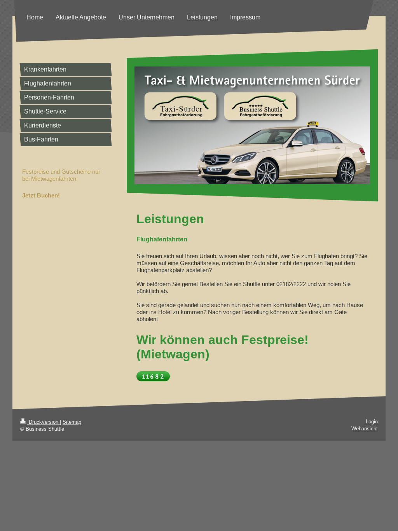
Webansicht (364, 428)
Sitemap (72, 422)
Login (372, 421)
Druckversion (43, 422)
